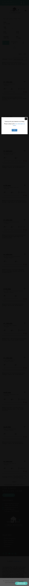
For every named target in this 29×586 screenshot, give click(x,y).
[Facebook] (3, 554)
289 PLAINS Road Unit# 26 (9, 464)
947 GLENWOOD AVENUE (9, 153)
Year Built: (6, 38)
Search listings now (10, 538)
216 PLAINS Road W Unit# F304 (10, 395)
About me (7, 546)
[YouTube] (10, 554)
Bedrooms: (5, 33)
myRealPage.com (17, 561)
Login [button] (24, 54)
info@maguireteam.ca (10, 3)
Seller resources (8, 542)
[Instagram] (7, 554)
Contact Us (9, 495)
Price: (7, 23)
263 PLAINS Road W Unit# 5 (9, 326)
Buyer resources (8, 540)
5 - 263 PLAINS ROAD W (9, 360)
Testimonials (8, 544)
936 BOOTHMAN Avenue (9, 84)
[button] (7, 2)
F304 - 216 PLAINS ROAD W (9, 429)
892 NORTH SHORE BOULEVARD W (11, 257)
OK (14, 130)
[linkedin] (13, 554)
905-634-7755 (8, 1)
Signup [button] (19, 54)
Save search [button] (5, 43)
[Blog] (16, 554)
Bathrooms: (17, 33)
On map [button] (23, 43)
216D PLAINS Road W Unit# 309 (10, 188)
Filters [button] (14, 47)
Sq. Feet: (18, 38)
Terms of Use (14, 582)
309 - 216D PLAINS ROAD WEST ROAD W (13, 291)
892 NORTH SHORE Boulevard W (11, 222)
